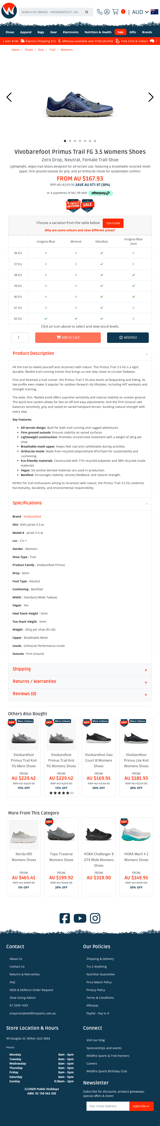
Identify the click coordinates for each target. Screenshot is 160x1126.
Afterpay (92, 1005)
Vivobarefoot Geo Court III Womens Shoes (99, 760)
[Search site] (86, 12)
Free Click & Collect (129, 41)
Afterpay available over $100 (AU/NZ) (82, 41)
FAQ (12, 982)
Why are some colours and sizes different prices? (80, 230)
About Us (16, 959)
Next (151, 97)
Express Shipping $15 (35, 41)
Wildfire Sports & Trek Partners (108, 1056)
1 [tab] (65, 141)
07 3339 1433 (19, 1005)
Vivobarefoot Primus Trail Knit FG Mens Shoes (24, 760)
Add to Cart (70, 337)
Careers (91, 1063)
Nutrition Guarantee (100, 974)
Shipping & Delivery (100, 959)
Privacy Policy (95, 990)
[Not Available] (46, 253)
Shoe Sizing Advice (23, 998)
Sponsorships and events (104, 1048)
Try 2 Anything (96, 966)
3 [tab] (75, 141)
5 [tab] (85, 141)
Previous (9, 97)
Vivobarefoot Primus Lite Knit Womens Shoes (136, 760)
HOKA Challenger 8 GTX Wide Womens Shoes (99, 860)
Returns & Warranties (25, 974)
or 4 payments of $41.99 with (67, 193)
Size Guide (113, 223)
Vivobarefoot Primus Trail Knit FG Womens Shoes (61, 760)
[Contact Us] (99, 12)
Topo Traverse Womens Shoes (61, 857)
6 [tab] (90, 141)
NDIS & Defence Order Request (31, 990)
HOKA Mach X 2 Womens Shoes (136, 857)
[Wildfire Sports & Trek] (9, 10)
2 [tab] (70, 141)
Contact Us (17, 966)
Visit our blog (95, 1040)
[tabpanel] (80, 96)
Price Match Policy (99, 982)
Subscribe (140, 1106)
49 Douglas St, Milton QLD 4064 (28, 1038)
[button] (128, 337)
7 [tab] (95, 141)
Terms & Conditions (100, 998)
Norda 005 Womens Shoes (24, 857)
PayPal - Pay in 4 (97, 1013)
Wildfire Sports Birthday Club (106, 1071)
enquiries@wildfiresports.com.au (33, 1013)
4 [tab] (80, 141)
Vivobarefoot (32, 516)
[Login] (106, 12)
